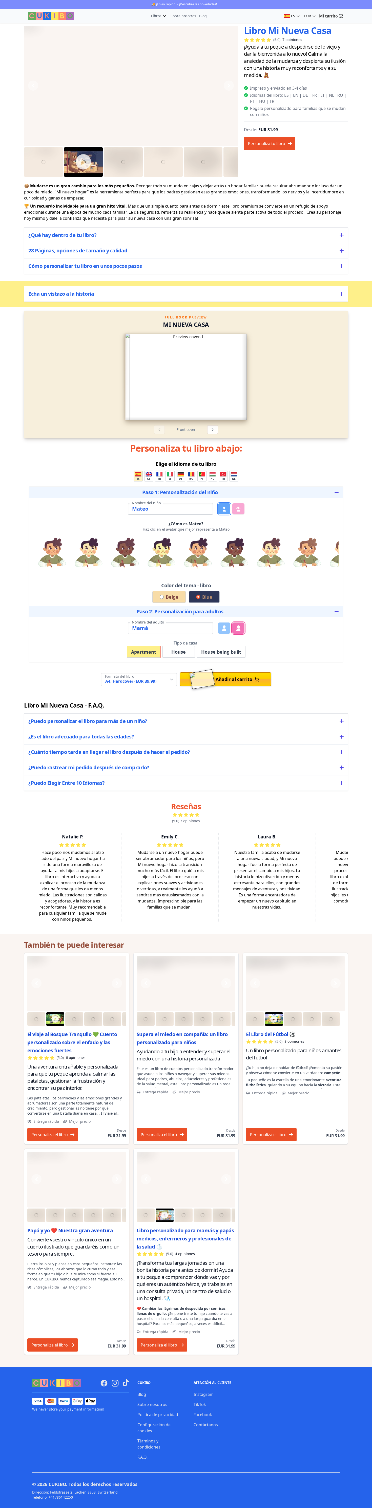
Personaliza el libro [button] (49, 1134)
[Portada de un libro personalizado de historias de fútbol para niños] (295, 983)
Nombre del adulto (148, 622)
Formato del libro (119, 676)
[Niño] (224, 508)
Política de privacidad (157, 1414)
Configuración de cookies (154, 1428)
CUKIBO (57, 1484)
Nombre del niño (146, 502)
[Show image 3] (123, 161)
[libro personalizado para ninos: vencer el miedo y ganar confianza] (186, 983)
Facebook (203, 1414)
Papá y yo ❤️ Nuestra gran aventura (70, 1230)
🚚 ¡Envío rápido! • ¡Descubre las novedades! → (186, 4)
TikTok (200, 1404)
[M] (224, 628)
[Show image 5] (203, 161)
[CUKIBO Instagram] (115, 1383)
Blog (203, 15)
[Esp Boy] (76, 983)
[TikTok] (125, 1382)
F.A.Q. (142, 1457)
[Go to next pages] (285, 377)
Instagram (204, 1394)
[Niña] (238, 508)
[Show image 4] (163, 161)
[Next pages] (212, 429)
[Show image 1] (43, 161)
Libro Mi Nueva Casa (288, 30)
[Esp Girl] (186, 1179)
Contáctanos (206, 1424)
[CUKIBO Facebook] (104, 1383)
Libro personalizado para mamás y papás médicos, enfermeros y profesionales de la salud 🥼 (185, 1238)
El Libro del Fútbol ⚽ (270, 1034)
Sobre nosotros (183, 15)
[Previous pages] (159, 429)
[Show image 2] (83, 161)
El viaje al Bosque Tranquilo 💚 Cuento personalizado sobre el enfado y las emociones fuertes (72, 1042)
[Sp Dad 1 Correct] (76, 1179)
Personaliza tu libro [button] (266, 143)
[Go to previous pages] (86, 377)
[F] (238, 628)
